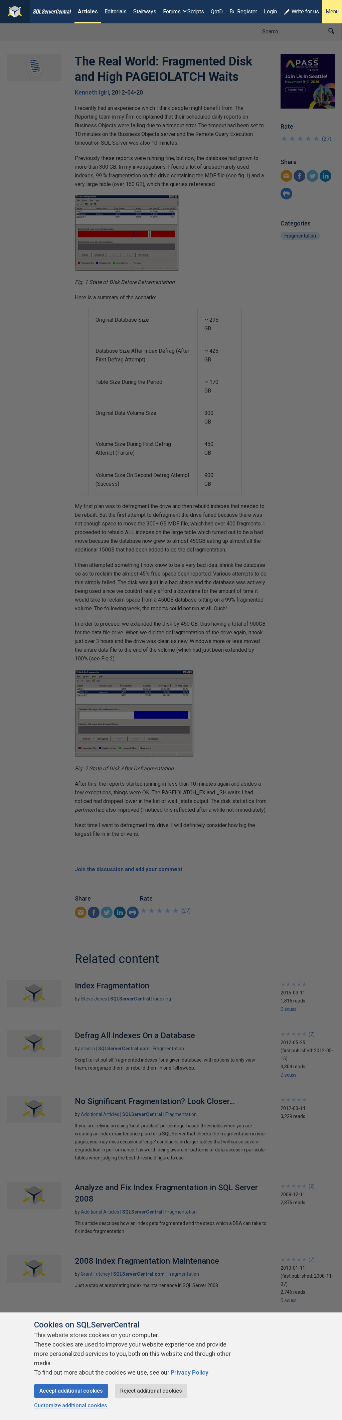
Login (270, 11)
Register (247, 11)
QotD (217, 11)
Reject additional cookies (151, 1391)
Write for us (305, 11)
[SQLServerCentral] (15, 11)
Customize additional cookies (70, 1405)
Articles (88, 11)
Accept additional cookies (71, 1391)
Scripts (195, 11)
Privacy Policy (189, 1372)
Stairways (144, 11)
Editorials (116, 11)
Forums (172, 11)
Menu (332, 11)
